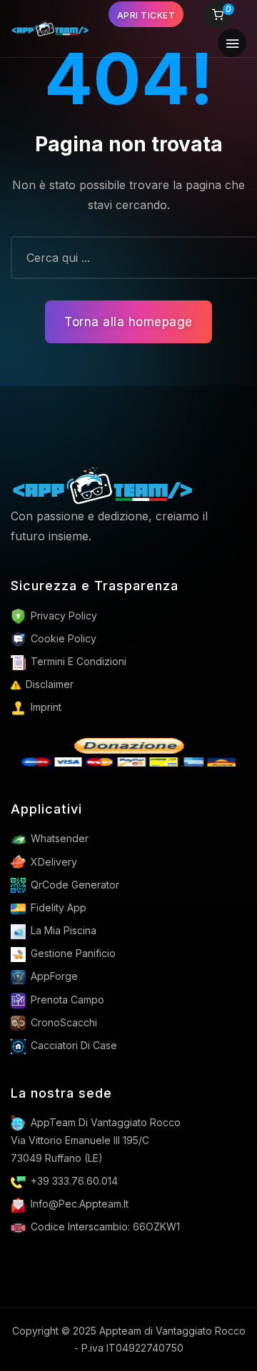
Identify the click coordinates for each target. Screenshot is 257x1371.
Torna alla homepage (128, 322)
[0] (217, 16)
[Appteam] (102, 485)
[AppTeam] (50, 28)
